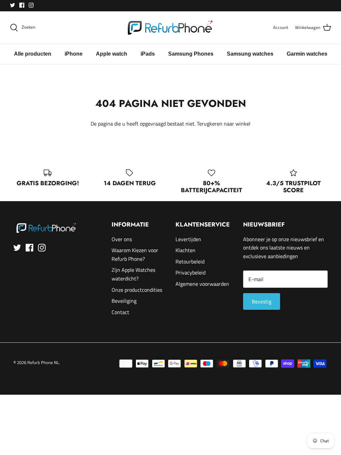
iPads (148, 54)
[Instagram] (31, 5)
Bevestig (261, 301)
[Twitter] (12, 5)
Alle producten (32, 54)
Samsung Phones (190, 54)
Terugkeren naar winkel (223, 124)
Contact (120, 312)
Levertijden (188, 239)
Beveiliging (124, 301)
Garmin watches (307, 54)
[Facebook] (21, 5)
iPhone (74, 54)
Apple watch (111, 54)
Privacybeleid (190, 272)
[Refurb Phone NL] (170, 27)
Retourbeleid (189, 261)
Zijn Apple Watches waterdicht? (133, 274)
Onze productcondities (137, 290)
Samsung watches (250, 54)
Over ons (122, 239)
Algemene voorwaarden (202, 284)
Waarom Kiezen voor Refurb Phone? (135, 254)
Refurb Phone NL (43, 362)
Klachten (185, 250)
